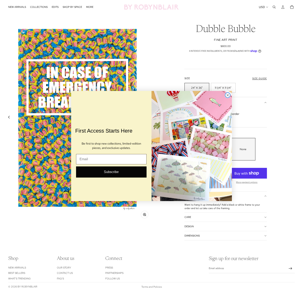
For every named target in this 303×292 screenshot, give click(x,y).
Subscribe (111, 172)
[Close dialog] (227, 95)
